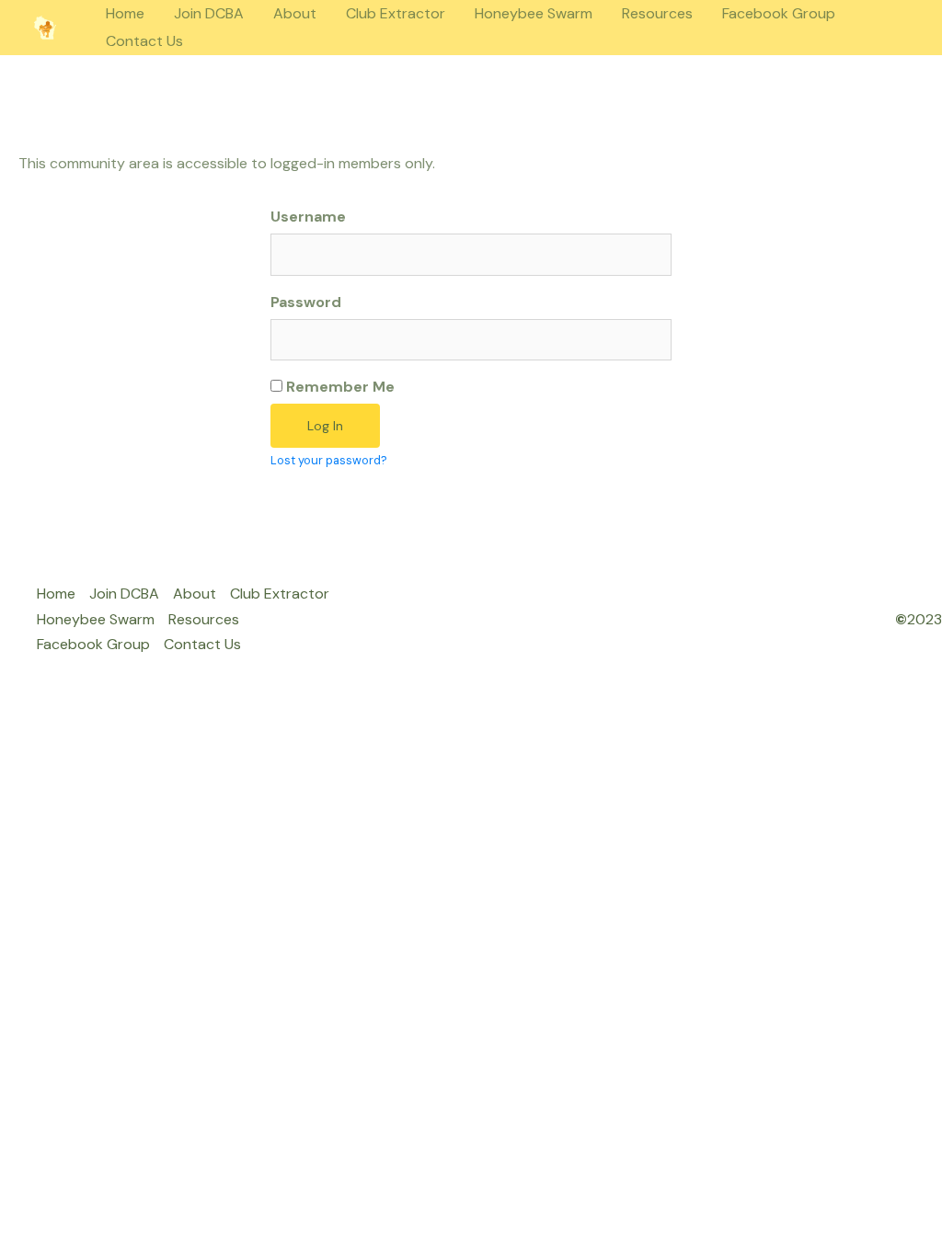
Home (125, 13)
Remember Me (338, 386)
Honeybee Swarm (533, 13)
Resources (657, 13)
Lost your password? (328, 460)
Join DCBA (209, 13)
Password (305, 302)
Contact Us (144, 41)
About (294, 13)
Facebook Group (778, 13)
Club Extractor (395, 13)
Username (308, 216)
